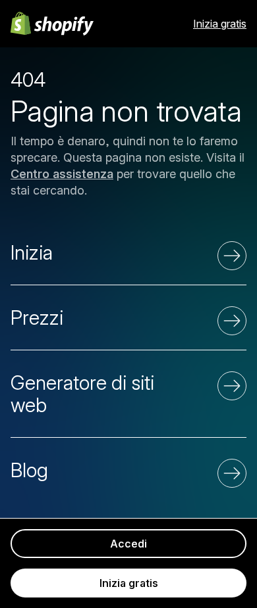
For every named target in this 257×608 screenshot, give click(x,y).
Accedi (128, 543)
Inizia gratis (219, 23)
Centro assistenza (62, 174)
